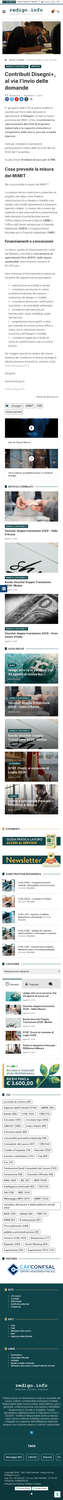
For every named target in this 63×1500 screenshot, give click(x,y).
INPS (40, 1180)
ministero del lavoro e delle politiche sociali (29, 1206)
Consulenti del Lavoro (19, 1144)
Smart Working (36, 1244)
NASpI (26, 1213)
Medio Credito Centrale (22, 1363)
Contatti (15, 1298)
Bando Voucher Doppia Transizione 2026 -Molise (28, 584)
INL (25, 1180)
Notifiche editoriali (20, 1304)
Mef (13, 1333)
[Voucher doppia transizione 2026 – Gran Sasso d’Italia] (31, 609)
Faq (42, 1156)
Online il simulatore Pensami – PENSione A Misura (30, 803)
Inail (13, 1328)
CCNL (27, 1113)
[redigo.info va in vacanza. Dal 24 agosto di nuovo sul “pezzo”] (13, 996)
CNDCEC (12, 1125)
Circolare (12, 1119)
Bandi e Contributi (16, 60)
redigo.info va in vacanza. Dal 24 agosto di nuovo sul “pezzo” (30, 672)
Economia (14, 763)
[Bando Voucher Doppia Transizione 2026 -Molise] (31, 558)
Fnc (8, 1162)
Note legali (16, 1301)
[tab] (12, 983)
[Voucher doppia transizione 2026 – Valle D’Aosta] (31, 506)
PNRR (9, 1219)
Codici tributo (35, 1125)
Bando (10, 1113)
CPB (44, 1144)
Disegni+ (17, 405)
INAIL (10, 1180)
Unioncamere (14, 411)
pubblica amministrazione (21, 1232)
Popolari (34, 984)
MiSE (10, 1213)
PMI (39, 405)
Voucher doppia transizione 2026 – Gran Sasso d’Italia (31, 635)
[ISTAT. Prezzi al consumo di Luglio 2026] (13, 1036)
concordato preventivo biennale (25, 1138)
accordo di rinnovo (17, 1101)
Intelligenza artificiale (19, 1186)
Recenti (14, 984)
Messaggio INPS (17, 1198)
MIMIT (30, 405)
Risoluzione (40, 1238)
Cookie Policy (41, 1488)
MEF (24, 1192)
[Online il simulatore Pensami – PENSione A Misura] (13, 1049)
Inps (13, 1325)
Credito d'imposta (17, 1150)
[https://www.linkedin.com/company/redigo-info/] (31, 1494)
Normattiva (16, 1355)
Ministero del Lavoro (21, 1330)
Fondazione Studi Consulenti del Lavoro (30, 1168)
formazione (13, 1174)
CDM (44, 1113)
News (12, 665)
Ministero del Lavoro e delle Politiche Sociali (32, 1365)
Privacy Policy (24, 1488)
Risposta (12, 1244)
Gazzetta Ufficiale (40, 1174)
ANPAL (47, 1107)
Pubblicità (16, 1306)
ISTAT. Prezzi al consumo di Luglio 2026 (28, 770)
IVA (9, 1192)
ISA (43, 1186)
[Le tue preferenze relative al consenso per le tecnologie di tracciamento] (57, 1494)
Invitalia (15, 1360)
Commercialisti (15, 1131)
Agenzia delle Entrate (20, 1107)
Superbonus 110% (41, 1250)
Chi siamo (16, 1296)
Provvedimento (16, 1225)
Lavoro (13, 796)
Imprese (35, 66)
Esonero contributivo (18, 1156)
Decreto (43, 1150)
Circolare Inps (36, 1119)
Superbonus (13, 1250)
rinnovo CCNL (15, 1238)
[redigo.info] (26, 11)
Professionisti (30, 1219)
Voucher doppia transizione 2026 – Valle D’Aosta (31, 532)
